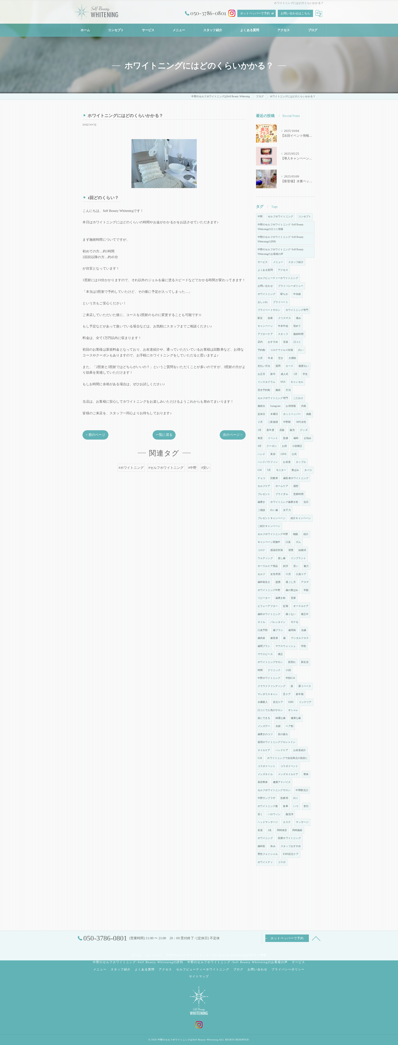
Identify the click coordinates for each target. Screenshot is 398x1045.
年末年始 (283, 325)
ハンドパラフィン (268, 462)
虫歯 (303, 630)
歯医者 (274, 638)
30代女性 (301, 421)
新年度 (270, 430)
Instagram (275, 406)
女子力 (287, 510)
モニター (281, 470)
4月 (259, 446)
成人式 (284, 374)
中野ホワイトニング (269, 678)
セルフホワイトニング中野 (273, 534)
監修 (285, 438)
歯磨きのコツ (265, 734)
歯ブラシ (278, 630)
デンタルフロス (300, 638)
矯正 (280, 654)
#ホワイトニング (131, 467)
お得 (284, 446)
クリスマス (284, 318)
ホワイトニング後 (268, 806)
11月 (288, 574)
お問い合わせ (265, 285)
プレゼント (264, 494)
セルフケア (264, 486)
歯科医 (261, 846)
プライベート (280, 302)
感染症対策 (276, 550)
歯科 (296, 438)
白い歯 (274, 510)
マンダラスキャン (268, 694)
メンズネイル (265, 774)
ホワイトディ (265, 862)
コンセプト (304, 216)
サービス (263, 262)
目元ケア (278, 702)
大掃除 (292, 358)
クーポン (272, 446)
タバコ (308, 470)
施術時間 (298, 334)
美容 (272, 454)
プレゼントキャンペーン (271, 518)
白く (295, 798)
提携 (277, 582)
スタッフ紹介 (295, 262)
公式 (294, 454)
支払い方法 (264, 366)
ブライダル (281, 494)
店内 (260, 341)
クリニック (274, 670)
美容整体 (263, 782)
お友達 (287, 462)
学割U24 (290, 678)
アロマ (305, 582)
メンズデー (264, 726)
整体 (305, 774)
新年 (272, 374)
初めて (297, 325)
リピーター (264, 598)
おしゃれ (263, 302)
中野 (260, 216)
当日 (305, 502)
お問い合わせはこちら (295, 13)
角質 (260, 438)
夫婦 (277, 726)
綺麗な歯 (280, 718)
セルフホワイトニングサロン (274, 790)
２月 (260, 421)
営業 (293, 598)
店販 (281, 430)
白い (300, 350)
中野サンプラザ (266, 798)
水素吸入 (263, 702)
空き (280, 358)
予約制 (261, 350)
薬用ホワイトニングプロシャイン (277, 742)
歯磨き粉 (280, 598)
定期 (285, 606)
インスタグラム (266, 381)
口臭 (288, 542)
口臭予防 (263, 630)
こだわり (298, 398)
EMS (291, 702)
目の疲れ (283, 734)
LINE (283, 454)
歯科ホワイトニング (269, 614)
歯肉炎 (261, 638)
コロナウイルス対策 (281, 350)
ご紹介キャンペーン (269, 526)
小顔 (288, 670)
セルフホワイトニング (280, 216)
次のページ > (232, 434)
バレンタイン (277, 622)
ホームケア (281, 486)
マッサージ (302, 822)
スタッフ (283, 334)
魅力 (306, 566)
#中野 (192, 467)
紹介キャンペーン (301, 518)
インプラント (298, 558)
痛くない (291, 614)
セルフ (261, 574)
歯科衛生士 (264, 582)
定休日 (261, 414)
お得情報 (291, 406)
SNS (282, 381)
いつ (295, 806)
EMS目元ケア (290, 854)
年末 (270, 358)
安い (295, 566)
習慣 (290, 550)
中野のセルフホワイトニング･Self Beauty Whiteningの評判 (281, 239)
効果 (270, 318)
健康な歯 (296, 718)
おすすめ (273, 341)
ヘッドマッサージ (268, 822)
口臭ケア (301, 574)
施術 (277, 390)
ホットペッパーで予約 (255, 13)
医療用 (284, 798)
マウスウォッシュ (285, 646)
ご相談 (261, 510)
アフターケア (265, 334)
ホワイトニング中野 (269, 590)
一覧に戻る (164, 434)
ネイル (261, 622)
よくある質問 (265, 270)
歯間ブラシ (264, 646)
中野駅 (287, 421)
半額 (305, 590)
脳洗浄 (289, 814)
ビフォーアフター (268, 606)
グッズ (304, 430)
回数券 (274, 478)
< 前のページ (95, 434)
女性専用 (275, 574)
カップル (301, 462)
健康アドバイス (282, 782)
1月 (295, 374)
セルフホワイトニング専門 (273, 398)
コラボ (282, 862)
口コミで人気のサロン (270, 710)
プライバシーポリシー (290, 285)
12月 (260, 358)
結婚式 (302, 550)
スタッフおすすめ (291, 846)
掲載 (308, 414)
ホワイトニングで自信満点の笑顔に (287, 758)
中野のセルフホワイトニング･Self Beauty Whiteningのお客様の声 (281, 251)
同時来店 (282, 830)
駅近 (260, 318)
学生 (305, 374)
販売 (292, 430)
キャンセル (297, 381)
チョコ (261, 478)
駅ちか (284, 294)
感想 (295, 486)
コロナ (261, 550)
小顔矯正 (297, 446)
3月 (259, 430)
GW (260, 470)
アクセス (283, 270)
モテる (294, 622)
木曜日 (274, 414)
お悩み (308, 438)
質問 (277, 366)
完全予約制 (264, 390)
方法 (288, 390)
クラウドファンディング (271, 686)
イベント (273, 438)
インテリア (305, 702)
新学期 (299, 694)
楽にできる (264, 718)
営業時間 (298, 494)
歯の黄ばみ (292, 590)
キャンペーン (265, 325)
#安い (205, 467)
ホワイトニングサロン (270, 662)
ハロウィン (274, 814)
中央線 (297, 294)
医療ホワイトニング (289, 838)
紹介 (305, 534)
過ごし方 (291, 582)
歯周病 (292, 630)
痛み (298, 318)
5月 (269, 470)
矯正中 (305, 614)
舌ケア (287, 694)
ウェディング (265, 558)
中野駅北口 (302, 790)
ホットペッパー (292, 414)
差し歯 (282, 558)
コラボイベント (266, 766)
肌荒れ (292, 662)
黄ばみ (295, 470)
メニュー (278, 262)
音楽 (285, 341)
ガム (298, 542)
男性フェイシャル (268, 854)
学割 (303, 646)
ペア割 (289, 726)
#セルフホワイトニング (166, 467)
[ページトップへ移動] (316, 938)
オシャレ (293, 710)
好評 (285, 566)
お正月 (261, 374)
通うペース (304, 686)
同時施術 (297, 830)
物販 (295, 534)
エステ (287, 822)
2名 (270, 830)
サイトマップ (199, 976)
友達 (260, 830)
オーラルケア (300, 606)
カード (289, 366)
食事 (285, 806)
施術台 (261, 406)
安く (260, 814)
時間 (260, 670)
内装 (303, 406)
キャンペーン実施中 (269, 542)
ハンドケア (281, 750)
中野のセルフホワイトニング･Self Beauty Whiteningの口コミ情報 (281, 227)
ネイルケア (264, 750)
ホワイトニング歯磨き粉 (284, 502)
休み (272, 846)
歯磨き (261, 502)
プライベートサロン (269, 310)
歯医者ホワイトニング (295, 478)
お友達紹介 (299, 750)
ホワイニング (265, 838)
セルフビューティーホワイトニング (278, 278)
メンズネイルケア (288, 774)
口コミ (297, 341)
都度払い (303, 366)
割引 (306, 806)
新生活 (305, 662)
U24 (260, 758)
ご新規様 (273, 421)
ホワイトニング (266, 294)
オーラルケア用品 (268, 566)
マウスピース (265, 654)
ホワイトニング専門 (297, 310)
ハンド (261, 454)
